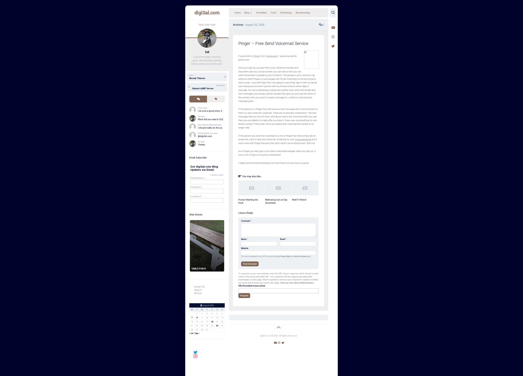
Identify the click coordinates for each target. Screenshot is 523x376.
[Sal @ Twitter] (195, 352)
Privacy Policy (285, 256)
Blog (246, 12)
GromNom (261, 12)
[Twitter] (333, 46)
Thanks (201, 144)
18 (212, 322)
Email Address (197, 178)
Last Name (195, 196)
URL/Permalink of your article (251, 286)
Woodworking (303, 12)
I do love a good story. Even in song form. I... (220, 111)
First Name (196, 187)
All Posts (198, 293)
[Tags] (216, 99)
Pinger (256, 56)
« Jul (191, 333)
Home (238, 12)
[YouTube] (333, 28)
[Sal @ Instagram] (195, 356)
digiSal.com (207, 13)
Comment (246, 221)
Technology (286, 12)
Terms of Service (300, 256)
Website (244, 248)
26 (217, 326)
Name (244, 239)
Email (283, 239)
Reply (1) (198, 290)
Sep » (197, 333)
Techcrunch (272, 56)
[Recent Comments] (198, 99)
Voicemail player (303, 139)
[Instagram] (333, 37)
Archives (238, 24)
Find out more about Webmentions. (297, 283)
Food (273, 12)
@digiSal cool (205, 136)
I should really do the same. (212, 127)
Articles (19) (199, 287)
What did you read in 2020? (212, 119)
